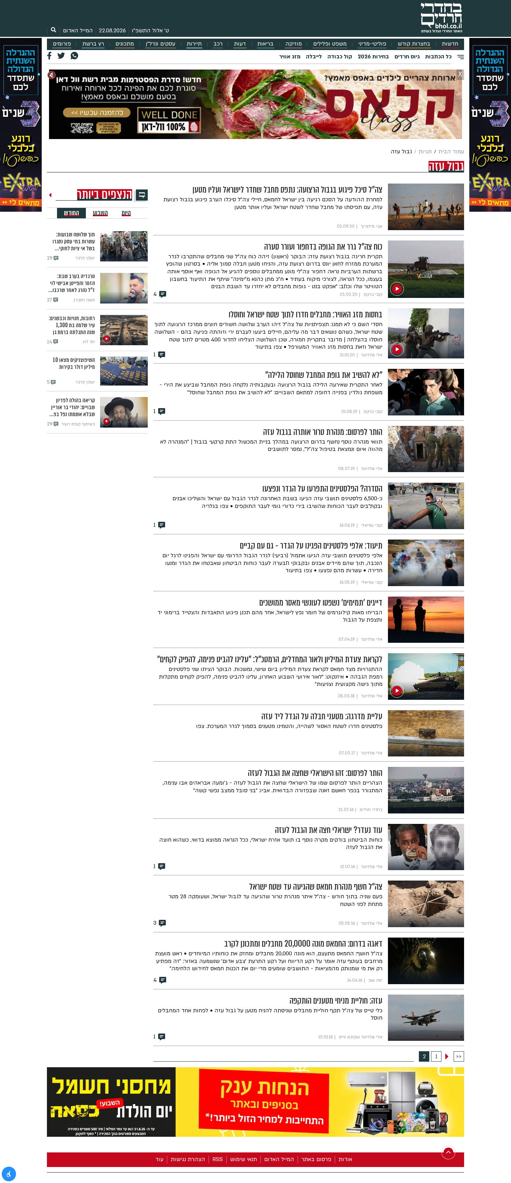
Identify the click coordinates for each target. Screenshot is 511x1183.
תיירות (194, 44)
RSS (217, 1159)
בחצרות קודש (414, 44)
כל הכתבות (438, 56)
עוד (159, 1159)
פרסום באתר (316, 1159)
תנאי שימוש (243, 1159)
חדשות (450, 44)
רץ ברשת (93, 44)
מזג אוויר (289, 56)
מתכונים (124, 44)
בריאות (265, 44)
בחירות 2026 (373, 56)
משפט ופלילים (330, 44)
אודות (345, 1159)
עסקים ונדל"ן (160, 44)
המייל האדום (78, 30)
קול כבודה (339, 56)
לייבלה (314, 56)
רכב (217, 44)
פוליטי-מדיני (372, 44)
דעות (240, 44)
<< (459, 1056)
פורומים (62, 44)
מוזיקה (293, 44)
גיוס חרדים (407, 56)
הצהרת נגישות (188, 1159)
